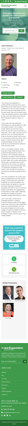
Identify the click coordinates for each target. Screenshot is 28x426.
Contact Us (4, 394)
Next (25, 283)
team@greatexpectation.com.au (11, 412)
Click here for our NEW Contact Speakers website (14, 238)
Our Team (4, 378)
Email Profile (8, 93)
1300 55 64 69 (21, 1)
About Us (4, 372)
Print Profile (8, 97)
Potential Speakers (6, 391)
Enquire (20, 97)
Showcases (5, 385)
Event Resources (6, 381)
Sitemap (4, 388)
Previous (22, 283)
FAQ (3, 375)
